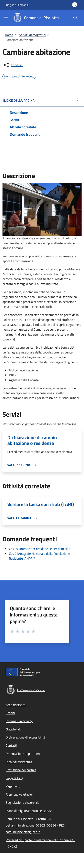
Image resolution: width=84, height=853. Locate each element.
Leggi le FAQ (14, 778)
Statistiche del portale (21, 769)
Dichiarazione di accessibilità (25, 737)
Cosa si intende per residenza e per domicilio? (40, 548)
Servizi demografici (32, 34)
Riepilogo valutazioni (20, 794)
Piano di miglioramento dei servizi (29, 810)
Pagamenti (13, 786)
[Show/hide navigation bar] (6, 17)
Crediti (10, 712)
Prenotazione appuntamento (25, 753)
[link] (22, 465)
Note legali (13, 729)
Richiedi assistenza (19, 761)
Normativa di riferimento (19, 75)
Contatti (11, 745)
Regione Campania (17, 5)
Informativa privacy (19, 721)
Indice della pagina (19, 100)
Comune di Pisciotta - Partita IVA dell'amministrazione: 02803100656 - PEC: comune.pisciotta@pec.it (35, 825)
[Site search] (75, 17)
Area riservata (15, 704)
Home (9, 34)
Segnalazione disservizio (22, 802)
